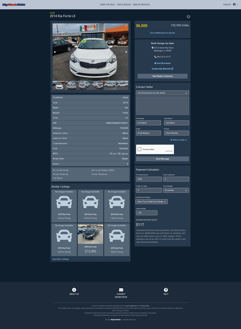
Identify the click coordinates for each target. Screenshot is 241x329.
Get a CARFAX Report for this (162, 33)
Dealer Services (141, 4)
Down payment (169, 175)
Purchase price (142, 175)
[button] (126, 26)
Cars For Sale (107, 4)
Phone (166, 129)
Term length (167, 186)
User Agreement (131, 306)
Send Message (162, 159)
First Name (140, 118)
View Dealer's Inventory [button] (162, 76)
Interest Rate (141, 209)
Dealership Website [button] (161, 69)
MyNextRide (116, 320)
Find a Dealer (124, 4)
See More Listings (60, 259)
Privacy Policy (144, 306)
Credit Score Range (142, 197)
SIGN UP (227, 4)
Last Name (168, 118)
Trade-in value (141, 186)
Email (138, 129)
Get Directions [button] (163, 63)
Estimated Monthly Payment (146, 220)
